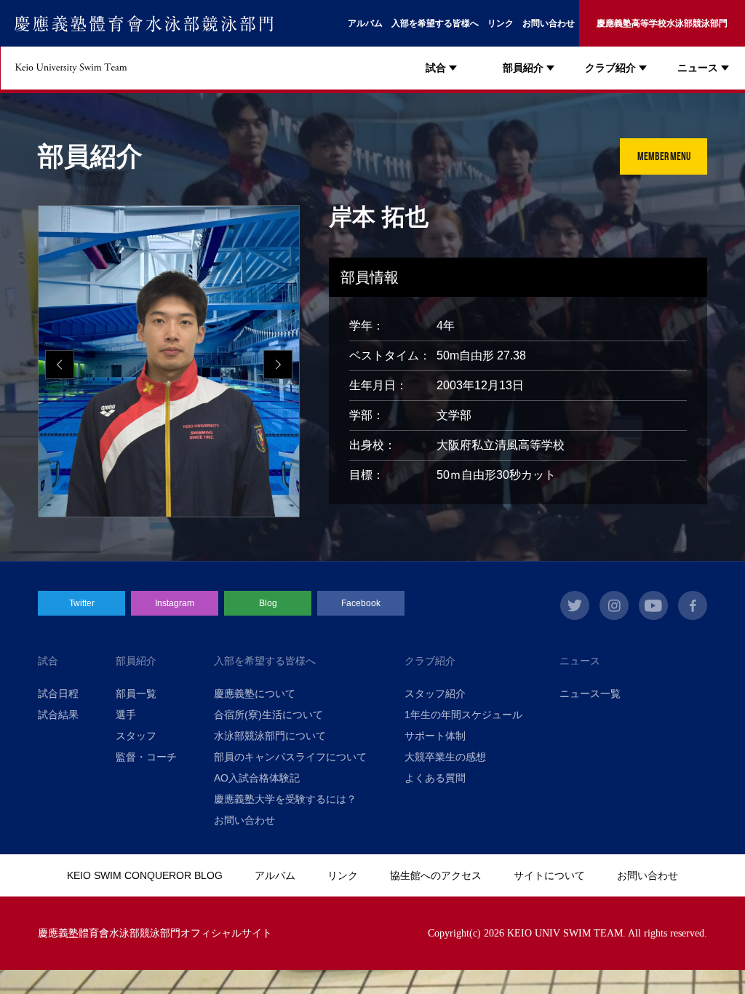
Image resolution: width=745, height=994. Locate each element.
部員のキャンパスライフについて (290, 757)
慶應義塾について (254, 693)
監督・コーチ (146, 757)
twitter (574, 605)
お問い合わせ (548, 23)
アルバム (365, 23)
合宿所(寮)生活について (268, 714)
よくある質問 (435, 778)
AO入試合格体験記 (257, 778)
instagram (614, 605)
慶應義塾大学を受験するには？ (285, 799)
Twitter (82, 603)
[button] (277, 364)
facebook (692, 605)
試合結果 (58, 714)
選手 (126, 714)
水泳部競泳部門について (270, 735)
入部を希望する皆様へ (435, 23)
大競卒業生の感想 (445, 757)
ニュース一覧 (590, 693)
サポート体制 (435, 735)
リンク (500, 23)
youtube (653, 605)
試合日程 (58, 693)
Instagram (174, 603)
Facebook (361, 603)
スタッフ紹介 (435, 693)
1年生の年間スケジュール (463, 714)
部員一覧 (136, 693)
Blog (268, 603)
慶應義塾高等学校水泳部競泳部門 (662, 23)
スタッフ (136, 735)
